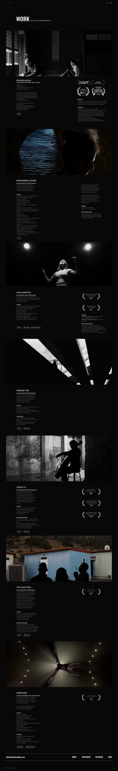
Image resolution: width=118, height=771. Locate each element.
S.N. (9, 3)
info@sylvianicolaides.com (15, 757)
